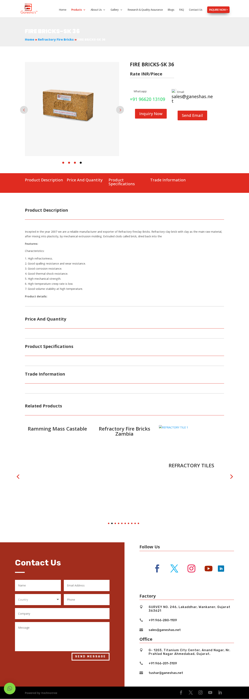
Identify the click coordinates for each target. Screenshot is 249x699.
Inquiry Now (150, 113)
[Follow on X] (174, 568)
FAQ (181, 9)
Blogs (171, 9)
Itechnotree (49, 693)
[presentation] (18, 476)
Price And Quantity (85, 180)
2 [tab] (69, 163)
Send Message (90, 656)
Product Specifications (122, 181)
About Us (96, 9)
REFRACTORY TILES (129, 465)
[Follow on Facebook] (157, 568)
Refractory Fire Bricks (56, 39)
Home (62, 9)
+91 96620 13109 (147, 99)
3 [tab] (75, 163)
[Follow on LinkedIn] (221, 568)
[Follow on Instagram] (191, 568)
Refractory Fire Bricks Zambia (62, 431)
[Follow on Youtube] (208, 568)
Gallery (114, 9)
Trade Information (168, 180)
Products (76, 9)
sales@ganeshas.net (192, 98)
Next (120, 110)
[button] (108, 523)
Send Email (192, 115)
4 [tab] (81, 163)
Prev (24, 110)
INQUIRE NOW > (218, 9)
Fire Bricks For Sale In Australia (196, 431)
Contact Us (195, 9)
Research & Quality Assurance (145, 9)
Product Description (44, 180)
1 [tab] (63, 163)
